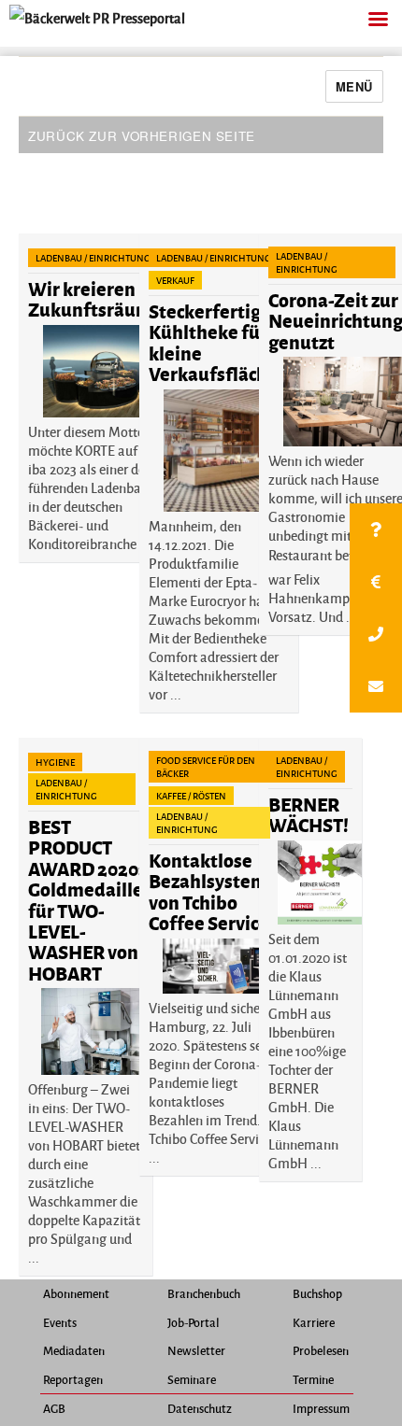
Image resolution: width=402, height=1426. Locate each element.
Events (60, 1322)
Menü (354, 86)
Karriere (314, 1322)
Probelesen (321, 1350)
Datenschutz (199, 1408)
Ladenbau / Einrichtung (93, 257)
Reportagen (73, 1379)
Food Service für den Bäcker (205, 767)
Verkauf (175, 280)
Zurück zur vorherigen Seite (141, 136)
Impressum (321, 1408)
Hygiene (55, 762)
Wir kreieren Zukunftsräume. (97, 298)
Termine (313, 1379)
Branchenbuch (203, 1293)
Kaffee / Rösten (191, 795)
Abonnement (76, 1293)
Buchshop (317, 1293)
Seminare (191, 1379)
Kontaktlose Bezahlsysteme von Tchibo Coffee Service (213, 891)
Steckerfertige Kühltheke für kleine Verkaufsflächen (219, 342)
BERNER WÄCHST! (308, 814)
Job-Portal (193, 1322)
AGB (54, 1408)
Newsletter (196, 1350)
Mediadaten (74, 1350)
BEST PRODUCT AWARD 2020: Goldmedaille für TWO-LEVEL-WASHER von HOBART (85, 899)
